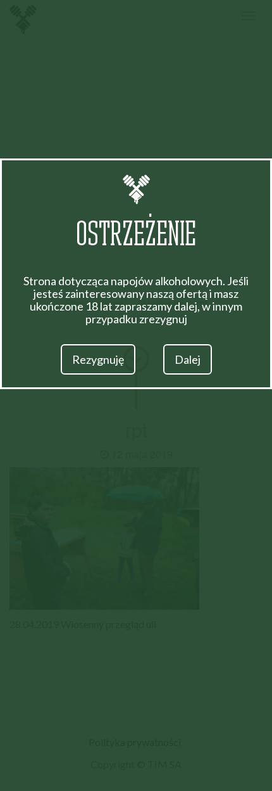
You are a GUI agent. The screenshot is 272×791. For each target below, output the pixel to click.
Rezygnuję (98, 359)
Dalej (188, 359)
